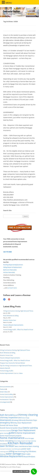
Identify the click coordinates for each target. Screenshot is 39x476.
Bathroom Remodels (10, 270)
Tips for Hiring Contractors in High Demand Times (16, 366)
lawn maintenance (21, 446)
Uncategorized (4, 402)
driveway (15, 420)
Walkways (3, 454)
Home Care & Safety (6, 394)
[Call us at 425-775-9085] (34, 471)
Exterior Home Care (9, 320)
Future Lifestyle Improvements (13, 325)
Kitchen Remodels (9, 272)
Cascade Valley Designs (13, 467)
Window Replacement (11, 456)
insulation (3, 444)
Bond (15, 415)
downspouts (5, 420)
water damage (13, 453)
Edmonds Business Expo (28, 420)
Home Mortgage (29, 438)
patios (19, 449)
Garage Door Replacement (23, 430)
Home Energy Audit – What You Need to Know (18, 329)
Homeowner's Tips (6, 399)
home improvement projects (10, 436)
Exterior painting (30, 427)
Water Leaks (25, 454)
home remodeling (6, 441)
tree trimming (19, 451)
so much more (12, 288)
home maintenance (12, 438)
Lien (13, 449)
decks (23, 418)
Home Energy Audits (6, 371)
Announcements (5, 387)
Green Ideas (4, 392)
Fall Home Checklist (5, 430)
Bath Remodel (6, 415)
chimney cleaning (28, 414)
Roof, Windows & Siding (10, 316)
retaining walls (4, 451)
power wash (26, 449)
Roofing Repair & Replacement (13, 265)
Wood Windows (29, 456)
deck (20, 417)
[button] (4, 2)
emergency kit (6, 422)
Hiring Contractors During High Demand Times (18, 311)
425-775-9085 (7, 252)
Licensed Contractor (5, 449)
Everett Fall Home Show (9, 425)
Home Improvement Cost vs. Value (11, 373)
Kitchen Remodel (20, 443)
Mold (15, 449)
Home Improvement (6, 397)
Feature (2, 389)
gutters (12, 432)
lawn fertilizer (7, 445)
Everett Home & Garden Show (11, 428)
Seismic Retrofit (5, 368)
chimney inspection (9, 417)
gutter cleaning (4, 433)
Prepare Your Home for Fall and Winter (12, 363)
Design (27, 418)
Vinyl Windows (30, 451)
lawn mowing (34, 446)
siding (11, 451)
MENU (9, 2)
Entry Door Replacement (22, 423)
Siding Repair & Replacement (12, 267)
